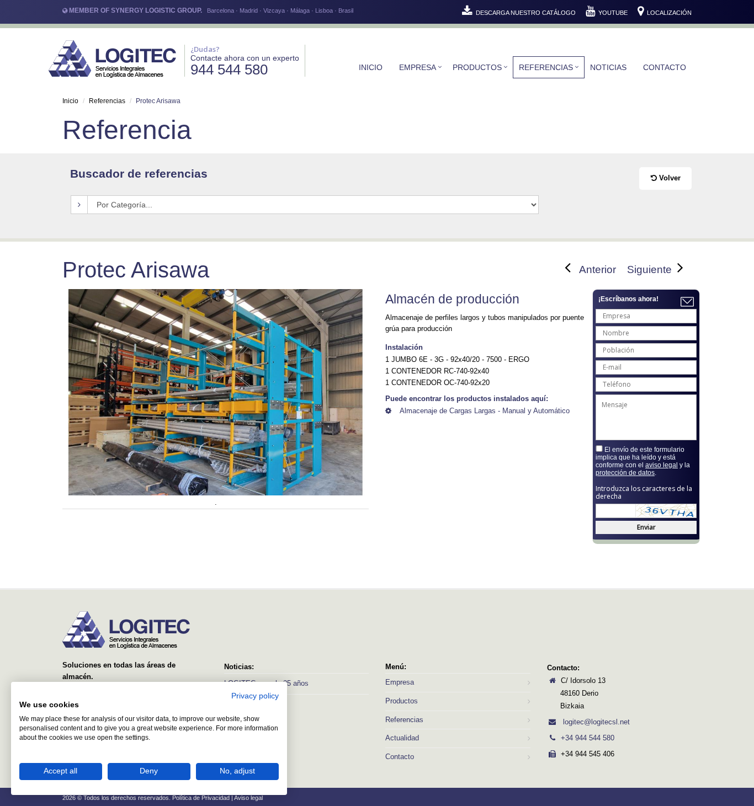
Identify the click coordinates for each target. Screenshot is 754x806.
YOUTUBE (613, 12)
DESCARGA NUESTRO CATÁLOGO (525, 12)
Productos (477, 67)
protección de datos (625, 473)
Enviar (646, 527)
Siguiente (649, 269)
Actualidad (402, 738)
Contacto (664, 67)
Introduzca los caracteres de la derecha (644, 492)
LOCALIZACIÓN (668, 12)
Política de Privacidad (201, 797)
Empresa (417, 67)
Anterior (597, 269)
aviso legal (661, 465)
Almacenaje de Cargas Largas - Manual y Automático (485, 411)
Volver (669, 178)
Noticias (608, 67)
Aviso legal (248, 797)
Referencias (546, 67)
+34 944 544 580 (587, 738)
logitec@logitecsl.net (595, 722)
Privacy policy (255, 696)
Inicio (371, 67)
